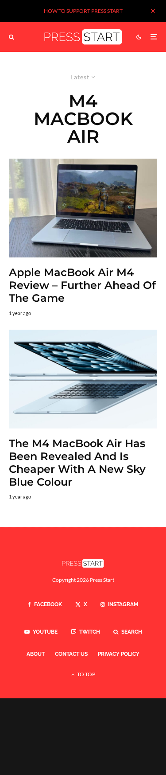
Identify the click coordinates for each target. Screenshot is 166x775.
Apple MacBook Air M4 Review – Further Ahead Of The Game (82, 285)
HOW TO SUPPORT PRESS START (83, 11)
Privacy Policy (118, 654)
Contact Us (71, 654)
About (36, 654)
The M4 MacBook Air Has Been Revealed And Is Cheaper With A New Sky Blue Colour (77, 462)
